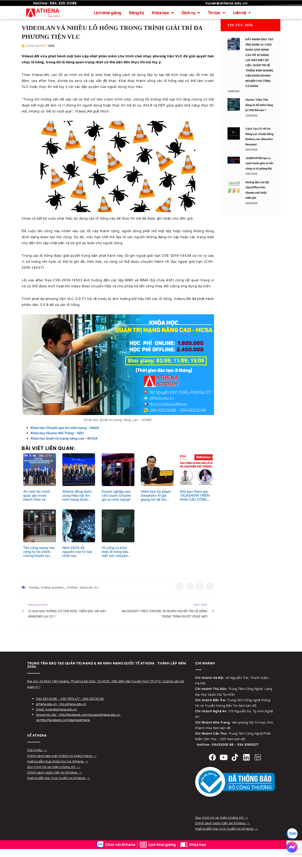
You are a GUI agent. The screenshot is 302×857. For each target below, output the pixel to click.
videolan (85, 587)
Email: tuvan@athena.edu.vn (56, 709)
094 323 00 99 (93, 699)
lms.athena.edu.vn (73, 704)
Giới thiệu (35, 750)
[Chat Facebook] (292, 847)
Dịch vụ (188, 12)
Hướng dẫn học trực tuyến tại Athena (56, 778)
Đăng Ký (136, 12)
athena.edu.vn (46, 704)
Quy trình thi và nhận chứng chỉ (51, 767)
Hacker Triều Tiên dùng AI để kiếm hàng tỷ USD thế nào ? (259, 105)
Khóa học (160, 12)
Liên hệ (239, 12)
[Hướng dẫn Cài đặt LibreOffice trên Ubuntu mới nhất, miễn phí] (233, 187)
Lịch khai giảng (107, 12)
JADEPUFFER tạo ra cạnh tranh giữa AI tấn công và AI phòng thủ (259, 163)
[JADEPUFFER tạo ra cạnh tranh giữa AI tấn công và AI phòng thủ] (233, 160)
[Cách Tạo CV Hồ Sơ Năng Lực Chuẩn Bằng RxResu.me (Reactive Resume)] (233, 133)
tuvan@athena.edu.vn (226, 3)
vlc (96, 587)
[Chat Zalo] (292, 833)
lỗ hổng (71, 587)
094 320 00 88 (46, 699)
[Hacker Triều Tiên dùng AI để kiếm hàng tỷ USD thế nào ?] (233, 104)
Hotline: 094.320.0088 (55, 3)
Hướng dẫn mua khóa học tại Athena (55, 761)
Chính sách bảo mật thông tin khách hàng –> (62, 756)
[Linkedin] (246, 757)
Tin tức (214, 12)
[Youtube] (224, 757)
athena (34, 587)
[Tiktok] (235, 757)
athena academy (52, 587)
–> (45, 750)
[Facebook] (212, 757)
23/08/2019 (33, 46)
